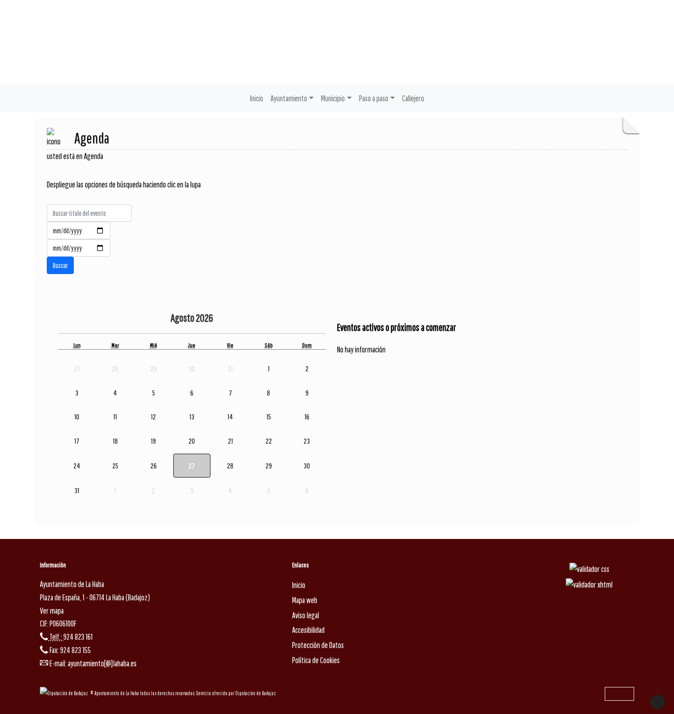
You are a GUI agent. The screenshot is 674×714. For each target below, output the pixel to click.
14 (230, 416)
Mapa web (304, 600)
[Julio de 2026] (164, 319)
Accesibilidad (308, 630)
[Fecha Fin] (78, 248)
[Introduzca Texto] (89, 213)
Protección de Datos (318, 645)
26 (153, 465)
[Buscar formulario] (60, 265)
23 (307, 441)
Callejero (413, 98)
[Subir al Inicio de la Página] (657, 702)
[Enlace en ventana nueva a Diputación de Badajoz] (65, 693)
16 (306, 416)
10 (76, 416)
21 (230, 441)
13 (191, 416)
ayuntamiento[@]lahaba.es (102, 663)
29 (268, 465)
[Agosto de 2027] (221, 319)
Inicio (256, 98)
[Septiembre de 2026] (234, 319)
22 (268, 441)
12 (153, 416)
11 (115, 416)
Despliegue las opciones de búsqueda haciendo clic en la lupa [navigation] (124, 184)
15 (268, 416)
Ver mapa (52, 610)
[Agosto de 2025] (146, 319)
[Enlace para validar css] (589, 569)
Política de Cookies (316, 660)
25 (115, 465)
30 (307, 465)
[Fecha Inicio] (78, 230)
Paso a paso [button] (373, 98)
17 (76, 441)
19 (153, 441)
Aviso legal (305, 615)
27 (191, 465)
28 (230, 465)
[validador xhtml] (589, 584)
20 (191, 441)
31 (76, 490)
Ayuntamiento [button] (289, 98)
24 (76, 465)
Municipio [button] (333, 98)
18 (115, 441)
